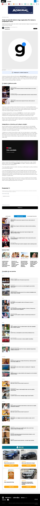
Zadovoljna (16, 498)
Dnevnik (8, 498)
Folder (4, 500)
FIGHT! (9, 1)
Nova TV (3, 498)
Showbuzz (24, 498)
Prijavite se (20, 207)
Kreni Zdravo (8, 500)
